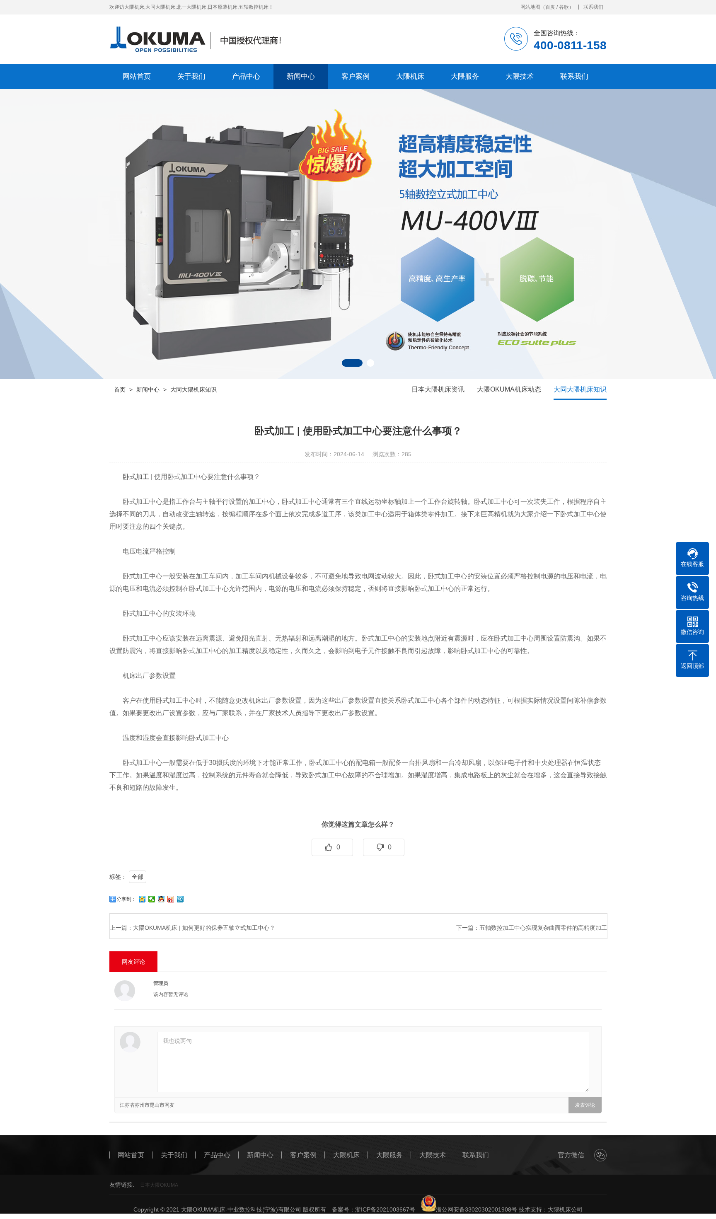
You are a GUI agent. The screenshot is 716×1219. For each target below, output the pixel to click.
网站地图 (530, 7)
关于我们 (191, 76)
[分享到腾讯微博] (180, 899)
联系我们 (593, 7)
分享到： (126, 899)
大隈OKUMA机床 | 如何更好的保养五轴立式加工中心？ (204, 927)
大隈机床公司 (565, 1209)
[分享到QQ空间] (142, 899)
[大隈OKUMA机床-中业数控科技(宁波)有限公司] (203, 39)
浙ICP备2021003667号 (385, 1209)
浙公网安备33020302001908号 (476, 1209)
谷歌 (564, 7)
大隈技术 (520, 76)
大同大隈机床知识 (193, 389)
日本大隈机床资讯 (437, 389)
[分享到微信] (151, 899)
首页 (120, 389)
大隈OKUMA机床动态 (509, 389)
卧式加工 (136, 476)
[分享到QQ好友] (161, 899)
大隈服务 (465, 76)
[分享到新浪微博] (170, 899)
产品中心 (246, 76)
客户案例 (355, 76)
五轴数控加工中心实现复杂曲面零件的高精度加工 (543, 927)
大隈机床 (410, 76)
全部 (137, 876)
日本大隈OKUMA (159, 1185)
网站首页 (137, 76)
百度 (550, 7)
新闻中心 (301, 76)
